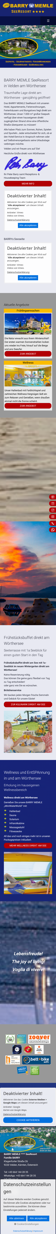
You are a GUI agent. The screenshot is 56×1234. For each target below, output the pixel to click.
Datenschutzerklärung (18, 219)
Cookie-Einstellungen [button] (27, 1224)
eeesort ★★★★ (28, 11)
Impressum (38, 1231)
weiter (49, 42)
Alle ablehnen (16, 1218)
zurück (3, 42)
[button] (28, 183)
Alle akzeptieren (28, 225)
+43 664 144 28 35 (18, 1172)
